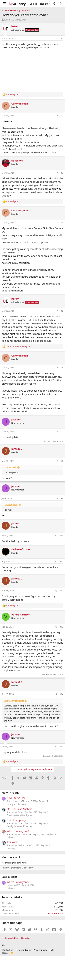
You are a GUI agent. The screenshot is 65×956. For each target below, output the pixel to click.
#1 (62, 38)
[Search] (61, 4)
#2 (62, 115)
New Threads (10, 792)
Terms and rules (23, 949)
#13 (61, 626)
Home (5, 952)
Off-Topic (11, 837)
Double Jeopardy (16, 820)
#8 (62, 461)
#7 (62, 431)
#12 (61, 590)
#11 (61, 561)
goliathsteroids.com (48, 653)
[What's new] (54, 4)
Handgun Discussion (17, 804)
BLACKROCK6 (55, 913)
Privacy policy (40, 949)
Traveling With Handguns (19, 815)
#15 (61, 746)
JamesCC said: (11, 504)
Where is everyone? (18, 831)
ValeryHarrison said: (14, 700)
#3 (62, 172)
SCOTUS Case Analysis (19, 809)
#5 (62, 310)
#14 (61, 694)
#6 (62, 367)
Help (52, 949)
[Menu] (4, 3)
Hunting (11, 848)
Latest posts (10, 877)
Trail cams (12, 842)
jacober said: (10, 467)
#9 (62, 498)
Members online (12, 857)
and (18, 346)
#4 (62, 222)
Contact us (7, 949)
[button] (3, 945)
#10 (61, 535)
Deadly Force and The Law (19, 826)
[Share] (57, 38)
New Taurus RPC (16, 797)
